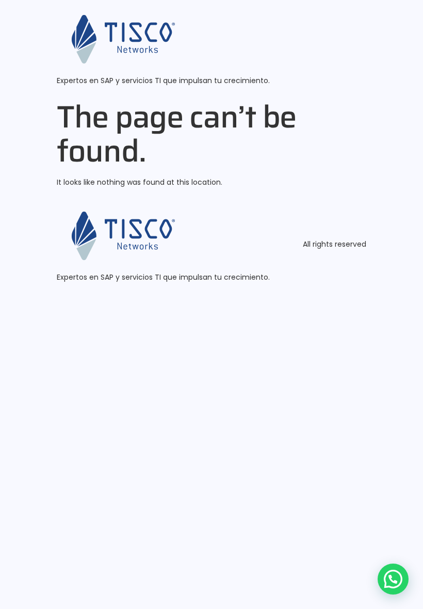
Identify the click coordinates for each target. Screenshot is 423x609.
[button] (393, 579)
